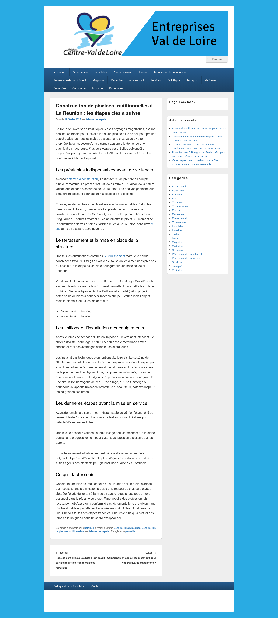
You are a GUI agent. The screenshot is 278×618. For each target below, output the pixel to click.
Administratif (136, 80)
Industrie (97, 88)
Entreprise (60, 88)
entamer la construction (82, 179)
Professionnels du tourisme (169, 72)
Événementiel (179, 218)
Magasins (98, 80)
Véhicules (210, 80)
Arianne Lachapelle (95, 119)
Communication (123, 72)
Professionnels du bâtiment (70, 80)
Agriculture (59, 72)
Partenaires (116, 88)
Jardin (175, 234)
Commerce (79, 88)
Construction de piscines (127, 527)
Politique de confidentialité (69, 586)
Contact (96, 586)
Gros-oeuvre (80, 72)
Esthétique (173, 80)
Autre (175, 198)
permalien (130, 531)
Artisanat (177, 194)
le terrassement (114, 256)
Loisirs (143, 72)
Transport (192, 80)
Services (156, 80)
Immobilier (101, 72)
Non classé (178, 250)
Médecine (117, 80)
